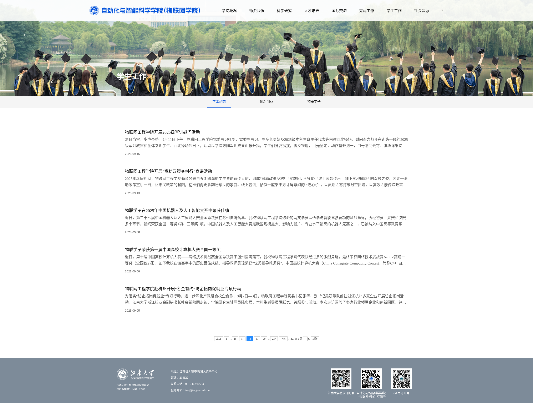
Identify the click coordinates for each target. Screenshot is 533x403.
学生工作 (394, 11)
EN (441, 10)
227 (274, 338)
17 (242, 338)
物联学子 (314, 101)
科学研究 (284, 11)
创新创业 (266, 101)
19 (257, 338)
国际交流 (339, 11)
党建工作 (366, 11)
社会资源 (421, 11)
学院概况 (229, 11)
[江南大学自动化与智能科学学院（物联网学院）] (145, 10)
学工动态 (219, 101)
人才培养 (311, 11)
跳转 (315, 338)
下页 (283, 338)
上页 (218, 338)
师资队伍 (256, 11)
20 (264, 338)
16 (235, 338)
